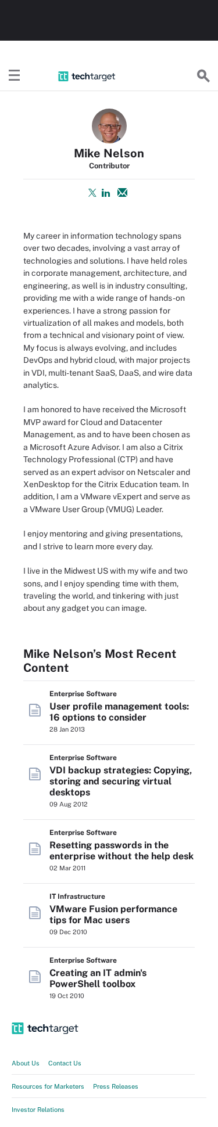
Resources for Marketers (48, 1086)
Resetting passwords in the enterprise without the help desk (121, 851)
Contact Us (64, 1063)
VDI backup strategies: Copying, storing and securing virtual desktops (120, 781)
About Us (26, 1063)
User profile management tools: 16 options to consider (119, 712)
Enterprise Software (83, 694)
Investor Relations (38, 1109)
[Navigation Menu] (14, 76)
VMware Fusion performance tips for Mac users (113, 914)
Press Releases (115, 1086)
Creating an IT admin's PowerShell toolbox (97, 978)
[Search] (203, 76)
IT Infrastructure (77, 896)
